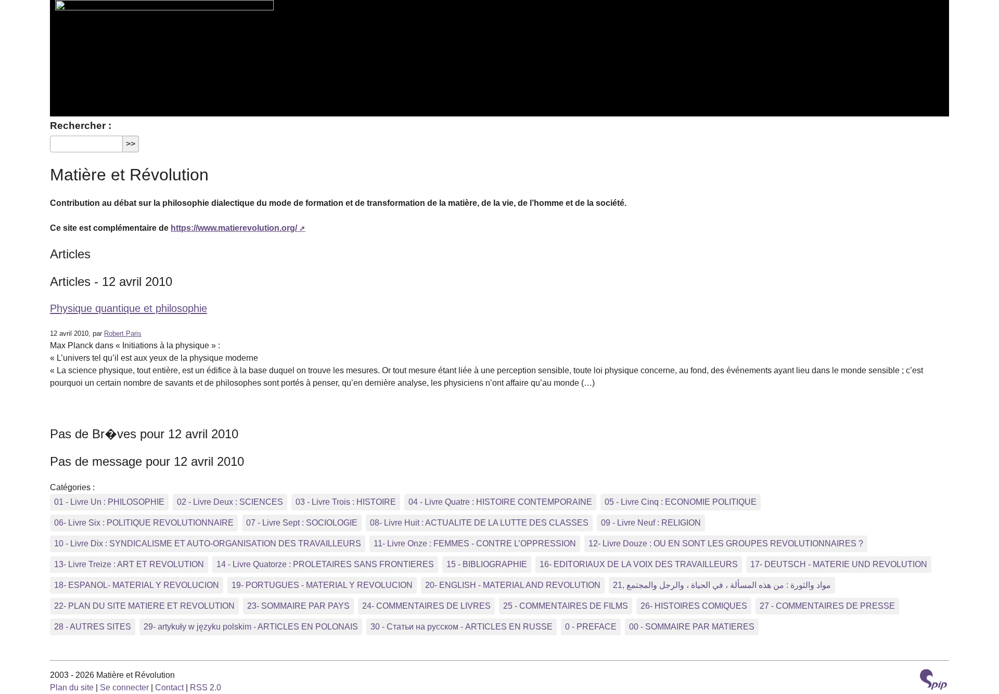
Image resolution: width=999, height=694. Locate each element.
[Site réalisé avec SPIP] (933, 680)
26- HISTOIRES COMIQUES (694, 605)
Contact (169, 687)
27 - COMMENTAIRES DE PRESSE (827, 605)
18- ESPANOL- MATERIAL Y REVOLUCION (136, 585)
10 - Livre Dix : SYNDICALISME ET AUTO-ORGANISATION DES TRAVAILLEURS (207, 543)
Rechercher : (80, 125)
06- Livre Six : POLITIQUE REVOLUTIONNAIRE (144, 522)
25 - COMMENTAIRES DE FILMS (565, 605)
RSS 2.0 (205, 687)
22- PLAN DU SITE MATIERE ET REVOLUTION (144, 605)
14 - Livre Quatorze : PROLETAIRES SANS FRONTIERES (325, 564)
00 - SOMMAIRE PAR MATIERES (691, 626)
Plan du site (72, 687)
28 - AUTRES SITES (92, 626)
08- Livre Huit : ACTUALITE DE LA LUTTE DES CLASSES (479, 522)
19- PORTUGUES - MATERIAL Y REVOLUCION (322, 585)
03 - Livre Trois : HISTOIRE (346, 501)
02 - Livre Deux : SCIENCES (230, 501)
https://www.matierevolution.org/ (234, 228)
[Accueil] (162, 52)
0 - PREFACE (591, 626)
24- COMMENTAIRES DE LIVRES (426, 605)
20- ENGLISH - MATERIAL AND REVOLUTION (512, 585)
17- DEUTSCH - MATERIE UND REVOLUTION (838, 564)
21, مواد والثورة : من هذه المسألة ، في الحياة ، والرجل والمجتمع (722, 585)
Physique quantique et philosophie (128, 308)
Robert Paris (123, 333)
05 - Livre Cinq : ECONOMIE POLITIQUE (681, 501)
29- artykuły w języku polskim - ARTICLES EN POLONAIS (251, 626)
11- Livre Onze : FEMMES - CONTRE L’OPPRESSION (475, 543)
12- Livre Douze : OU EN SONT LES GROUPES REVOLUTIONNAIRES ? (725, 543)
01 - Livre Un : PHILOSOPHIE (109, 501)
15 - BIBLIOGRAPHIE (486, 564)
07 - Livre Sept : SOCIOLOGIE (301, 522)
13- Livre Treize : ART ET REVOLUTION (129, 564)
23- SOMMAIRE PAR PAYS (298, 605)
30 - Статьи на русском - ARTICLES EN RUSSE (461, 626)
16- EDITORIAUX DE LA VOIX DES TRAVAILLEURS (639, 564)
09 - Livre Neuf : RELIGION (651, 522)
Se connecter (124, 687)
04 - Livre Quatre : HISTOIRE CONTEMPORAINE (500, 501)
